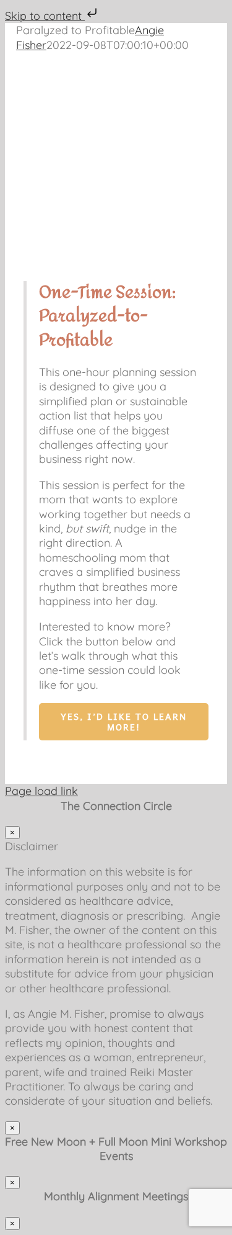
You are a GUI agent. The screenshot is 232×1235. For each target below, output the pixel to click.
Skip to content (45, 16)
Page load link (41, 791)
